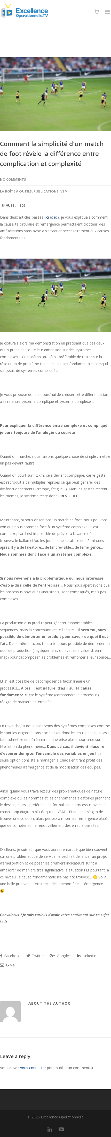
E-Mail (10, 965)
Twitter (37, 955)
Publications (46, 191)
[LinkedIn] (50, 1129)
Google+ (63, 955)
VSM (64, 191)
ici (47, 217)
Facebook (12, 955)
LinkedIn (88, 955)
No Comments (13, 179)
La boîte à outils (16, 191)
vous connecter (33, 1067)
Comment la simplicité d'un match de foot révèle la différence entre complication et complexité (52, 153)
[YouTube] (61, 1129)
